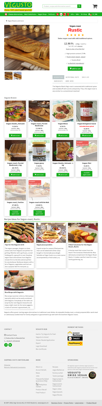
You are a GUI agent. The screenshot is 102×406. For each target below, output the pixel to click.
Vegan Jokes (56, 389)
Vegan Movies (57, 395)
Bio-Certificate (41, 349)
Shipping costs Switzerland (16, 360)
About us (39, 367)
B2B (77, 14)
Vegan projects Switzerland (57, 380)
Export (38, 343)
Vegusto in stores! (42, 337)
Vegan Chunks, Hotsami (15, 124)
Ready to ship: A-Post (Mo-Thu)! (75, 49)
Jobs (37, 376)
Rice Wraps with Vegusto (14, 292)
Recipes (55, 367)
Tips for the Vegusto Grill (14, 245)
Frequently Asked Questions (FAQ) (42, 380)
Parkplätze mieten (41, 386)
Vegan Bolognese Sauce (86, 124)
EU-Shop (84, 14)
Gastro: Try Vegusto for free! (46, 334)
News (38, 373)
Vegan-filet (86, 163)
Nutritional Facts (72, 77)
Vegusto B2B (41, 329)
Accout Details (41, 370)
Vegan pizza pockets (44, 245)
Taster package (57, 376)
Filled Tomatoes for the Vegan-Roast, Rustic (80, 246)
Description (58, 77)
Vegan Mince (63, 124)
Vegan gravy (39, 163)
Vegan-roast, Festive (15, 202)
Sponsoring (73, 360)
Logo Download (41, 346)
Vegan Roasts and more (15, 21)
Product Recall (41, 390)
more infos (70, 81)
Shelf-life (85, 77)
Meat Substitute (30, 14)
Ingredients (58, 81)
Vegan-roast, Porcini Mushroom (39, 125)
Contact (8, 329)
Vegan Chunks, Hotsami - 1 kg (63, 164)
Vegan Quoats (57, 392)
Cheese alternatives (15, 14)
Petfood (51, 14)
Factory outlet (57, 373)
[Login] (89, 14)
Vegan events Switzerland (57, 385)
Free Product (40, 393)
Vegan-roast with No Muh (39, 202)
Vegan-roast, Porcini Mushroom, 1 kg (15, 164)
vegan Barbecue (58, 370)
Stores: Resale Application (45, 340)
